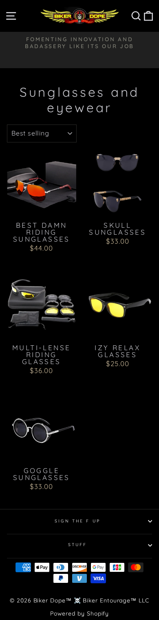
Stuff (77, 544)
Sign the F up (77, 521)
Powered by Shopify (79, 613)
